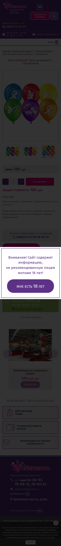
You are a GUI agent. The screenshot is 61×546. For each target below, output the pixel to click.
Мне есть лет (30, 286)
